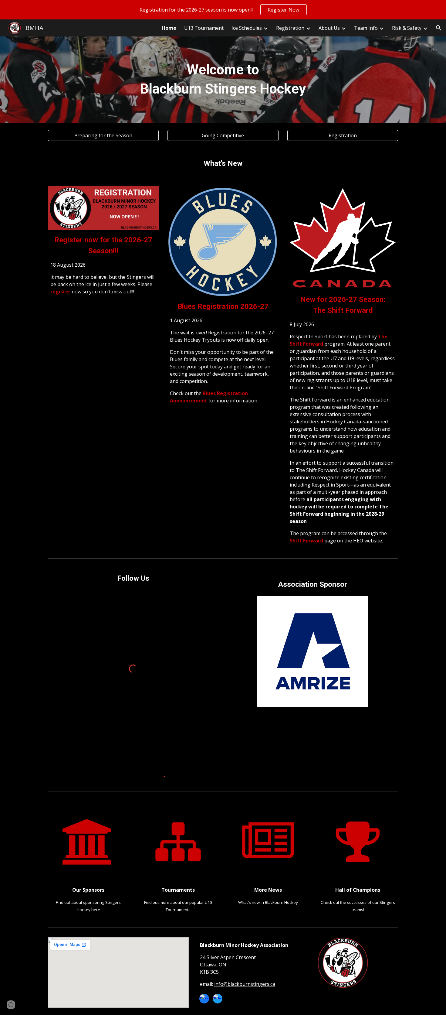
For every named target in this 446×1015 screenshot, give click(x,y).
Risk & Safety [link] (406, 28)
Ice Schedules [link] (246, 28)
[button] (438, 28)
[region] (223, 9)
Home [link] (169, 28)
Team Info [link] (366, 28)
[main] (223, 79)
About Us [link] (329, 28)
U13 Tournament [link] (204, 28)
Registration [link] (290, 28)
